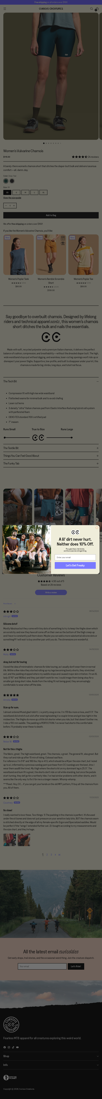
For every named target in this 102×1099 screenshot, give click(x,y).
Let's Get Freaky (75, 565)
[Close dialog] (97, 528)
